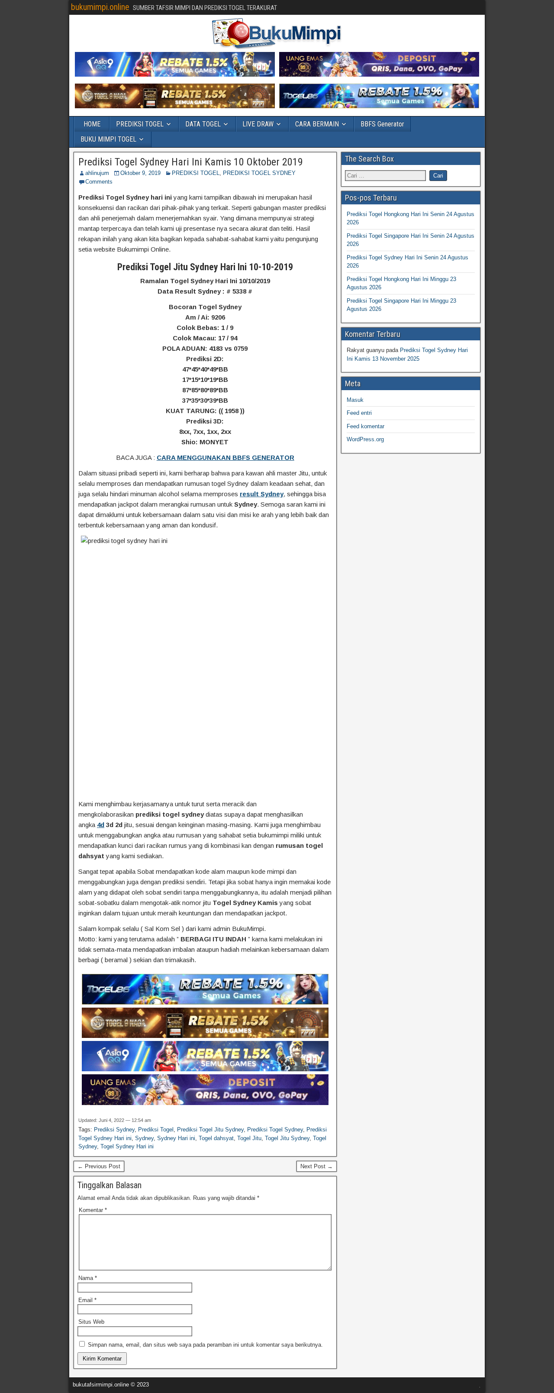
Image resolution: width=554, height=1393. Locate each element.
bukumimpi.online (100, 7)
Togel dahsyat (216, 1138)
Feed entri (359, 413)
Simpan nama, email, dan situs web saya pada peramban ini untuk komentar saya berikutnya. (205, 1344)
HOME (92, 124)
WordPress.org (365, 439)
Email (87, 1300)
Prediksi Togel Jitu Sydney (210, 1129)
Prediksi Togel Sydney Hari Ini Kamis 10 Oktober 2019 (190, 162)
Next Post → (316, 1166)
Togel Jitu (249, 1138)
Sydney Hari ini (176, 1138)
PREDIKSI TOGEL (140, 124)
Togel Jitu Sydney (287, 1138)
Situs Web (91, 1322)
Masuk (355, 400)
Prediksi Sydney (114, 1129)
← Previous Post (98, 1166)
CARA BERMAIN (317, 124)
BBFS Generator (382, 124)
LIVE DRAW (258, 124)
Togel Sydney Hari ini (127, 1146)
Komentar (93, 1210)
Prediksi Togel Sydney (275, 1129)
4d (100, 824)
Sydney (144, 1138)
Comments (99, 181)
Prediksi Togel (156, 1129)
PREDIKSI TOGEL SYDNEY (259, 173)
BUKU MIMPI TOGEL (108, 139)
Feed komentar (365, 426)
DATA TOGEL (203, 124)
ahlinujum (97, 173)
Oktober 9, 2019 (140, 173)
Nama (87, 1278)
